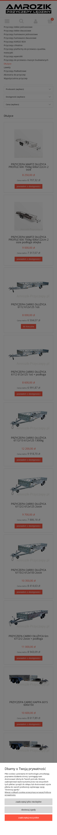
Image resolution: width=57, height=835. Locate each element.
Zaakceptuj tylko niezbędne (29, 801)
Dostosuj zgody (28, 809)
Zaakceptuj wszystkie (28, 817)
